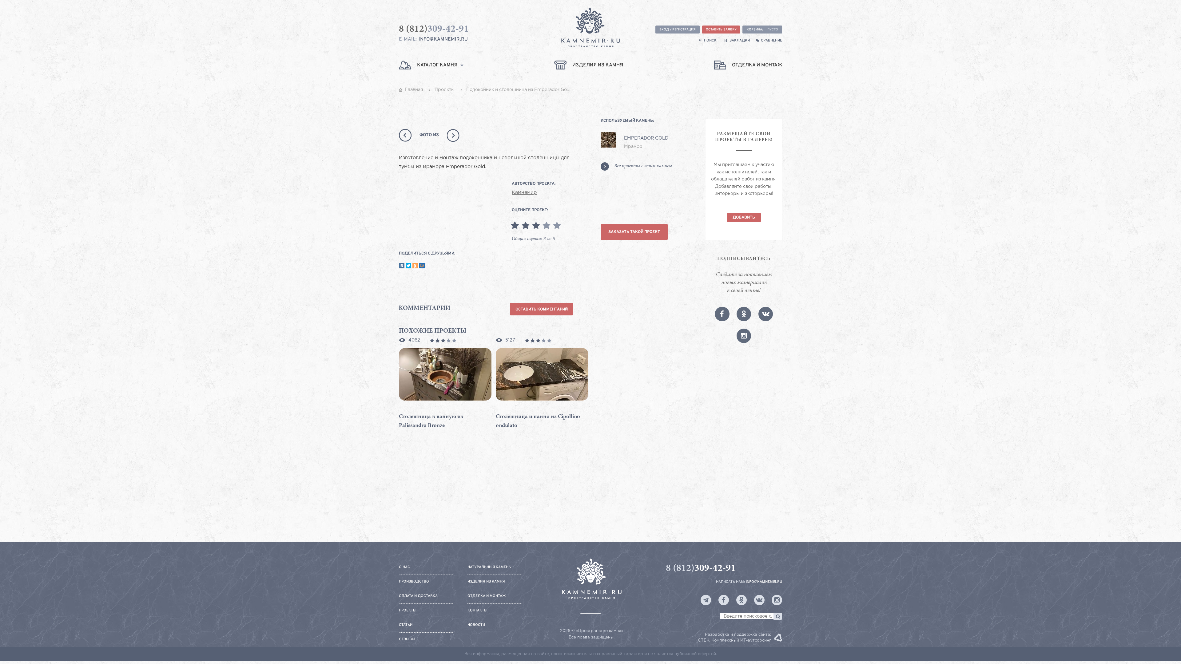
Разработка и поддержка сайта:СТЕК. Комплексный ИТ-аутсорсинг (734, 637)
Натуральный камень (489, 567)
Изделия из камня (486, 581)
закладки (740, 40)
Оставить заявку (721, 30)
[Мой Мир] (422, 265)
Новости (476, 625)
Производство (414, 581)
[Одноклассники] (415, 265)
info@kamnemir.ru (443, 39)
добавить (744, 217)
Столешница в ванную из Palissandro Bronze (431, 421)
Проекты (407, 610)
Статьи (405, 625)
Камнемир (524, 193)
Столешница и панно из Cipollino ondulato (538, 421)
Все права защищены (591, 637)
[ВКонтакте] (401, 265)
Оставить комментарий (541, 309)
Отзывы (407, 639)
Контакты (477, 610)
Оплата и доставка (418, 596)
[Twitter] (408, 265)
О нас (404, 567)
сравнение (771, 40)
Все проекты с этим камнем (643, 166)
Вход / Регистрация (677, 30)
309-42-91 (701, 568)
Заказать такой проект (634, 232)
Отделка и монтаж (486, 596)
